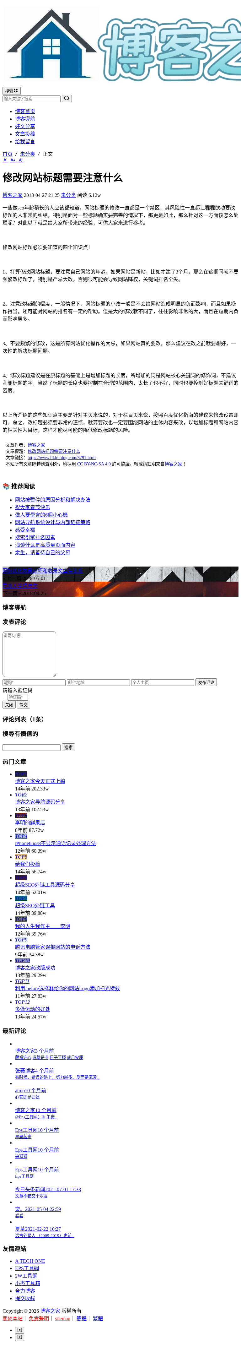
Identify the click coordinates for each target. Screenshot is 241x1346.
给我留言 (25, 141)
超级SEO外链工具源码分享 (45, 884)
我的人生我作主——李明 (42, 926)
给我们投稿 (27, 864)
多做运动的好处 (32, 1009)
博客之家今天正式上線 (40, 781)
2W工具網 (26, 1275)
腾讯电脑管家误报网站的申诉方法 (52, 947)
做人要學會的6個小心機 (41, 515)
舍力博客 (25, 1291)
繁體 (98, 1318)
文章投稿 (25, 134)
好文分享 (25, 126)
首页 (8, 154)
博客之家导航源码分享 (40, 802)
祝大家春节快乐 (32, 507)
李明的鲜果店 (30, 822)
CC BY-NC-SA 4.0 (94, 464)
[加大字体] (21, 160)
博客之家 (13, 195)
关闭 (9, 705)
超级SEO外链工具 (35, 905)
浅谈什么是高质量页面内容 (45, 545)
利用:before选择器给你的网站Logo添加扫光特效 (67, 988)
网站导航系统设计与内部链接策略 (52, 522)
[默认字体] (13, 160)
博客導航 (25, 119)
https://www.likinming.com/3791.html (62, 457)
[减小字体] (5, 160)
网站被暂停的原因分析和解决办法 (52, 499)
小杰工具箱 (27, 1283)
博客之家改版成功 (35, 967)
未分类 (27, 154)
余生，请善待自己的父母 (42, 552)
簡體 (82, 1318)
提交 (23, 705)
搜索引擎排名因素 (35, 537)
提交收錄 (25, 1298)
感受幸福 (25, 530)
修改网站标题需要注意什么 (54, 451)
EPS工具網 (27, 1268)
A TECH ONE (30, 1261)
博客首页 (25, 111)
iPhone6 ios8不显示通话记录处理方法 (55, 843)
